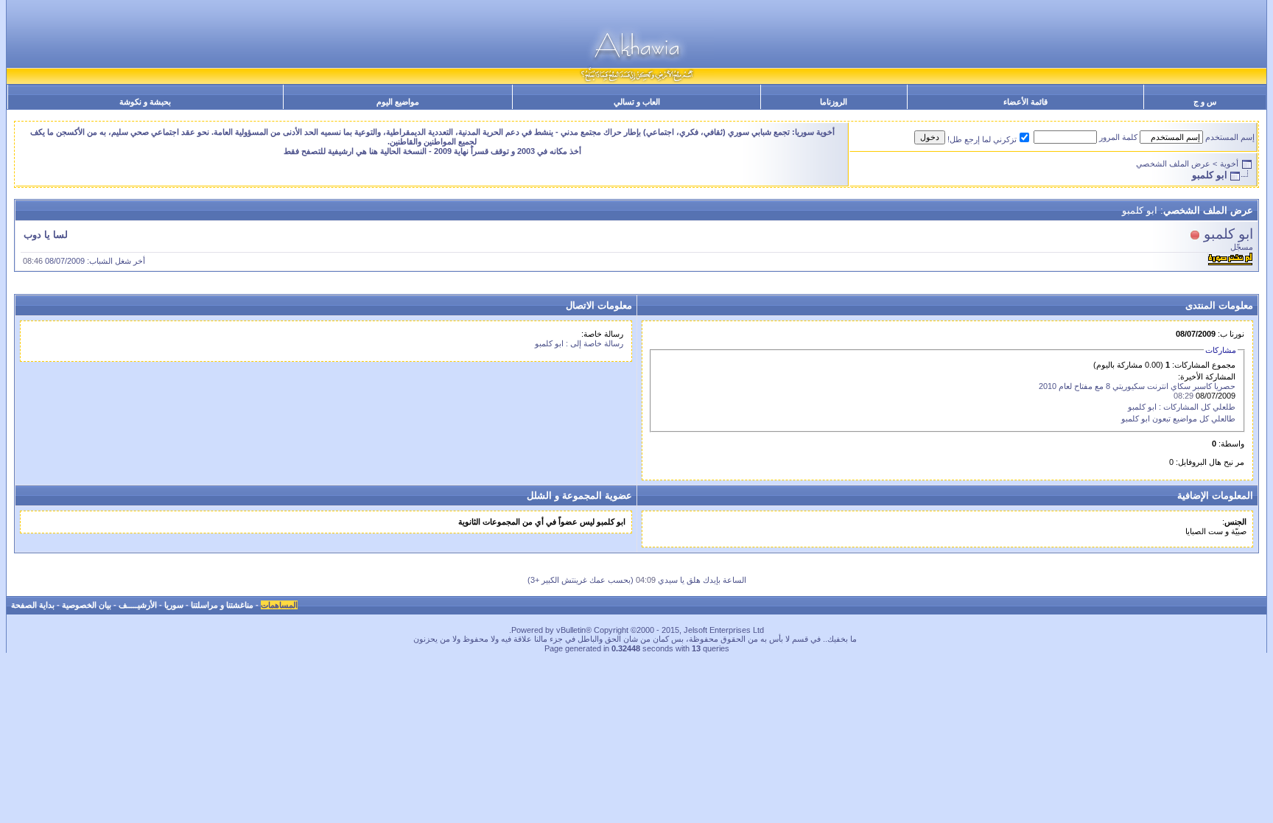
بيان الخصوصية (86, 604)
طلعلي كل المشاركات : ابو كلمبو (1181, 406)
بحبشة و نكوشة (145, 101)
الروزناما (833, 101)
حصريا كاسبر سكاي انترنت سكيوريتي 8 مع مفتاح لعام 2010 (1137, 386)
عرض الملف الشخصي (1173, 163)
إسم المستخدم (1230, 137)
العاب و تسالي (637, 101)
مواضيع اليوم (397, 101)
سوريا (173, 604)
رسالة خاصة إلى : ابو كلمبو (579, 343)
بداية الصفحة (33, 604)
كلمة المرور (1118, 137)
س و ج (1204, 101)
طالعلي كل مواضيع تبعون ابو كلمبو (1178, 418)
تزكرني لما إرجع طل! (982, 139)
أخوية (1229, 163)
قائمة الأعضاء (1025, 101)
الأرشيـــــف (138, 604)
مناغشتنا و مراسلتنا (222, 604)
